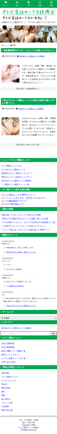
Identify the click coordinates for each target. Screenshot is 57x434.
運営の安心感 (6, 410)
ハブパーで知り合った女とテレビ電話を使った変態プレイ (25, 230)
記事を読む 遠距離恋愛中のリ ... (28, 89)
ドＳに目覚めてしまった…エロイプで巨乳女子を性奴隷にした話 (28, 222)
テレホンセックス (8, 380)
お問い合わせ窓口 (8, 362)
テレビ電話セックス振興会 (28, 428)
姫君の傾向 (6, 388)
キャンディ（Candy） (15, 269)
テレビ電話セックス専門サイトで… (19, 195)
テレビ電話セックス (9, 377)
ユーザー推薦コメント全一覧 (13, 358)
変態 (3, 395)
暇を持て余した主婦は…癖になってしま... (21, 252)
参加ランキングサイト (10, 355)
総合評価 (5, 373)
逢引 (3, 392)
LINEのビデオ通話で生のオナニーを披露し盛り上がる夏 (24, 219)
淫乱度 (4, 384)
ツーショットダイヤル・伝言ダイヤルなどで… (24, 198)
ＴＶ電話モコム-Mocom (15, 286)
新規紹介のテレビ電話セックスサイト (17, 173)
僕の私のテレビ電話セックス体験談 (32, 56)
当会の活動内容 (7, 343)
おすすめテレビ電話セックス (13, 169)
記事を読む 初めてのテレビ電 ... (28, 145)
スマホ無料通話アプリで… (14, 201)
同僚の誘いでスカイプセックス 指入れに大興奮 (21, 215)
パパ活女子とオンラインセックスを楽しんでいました (23, 226)
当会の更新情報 (7, 347)
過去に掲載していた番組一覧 (13, 351)
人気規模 (5, 406)
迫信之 (4, 278)
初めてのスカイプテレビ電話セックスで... (21, 306)
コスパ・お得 (6, 403)
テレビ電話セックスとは (11, 166)
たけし (4, 261)
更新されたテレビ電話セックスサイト (17, 177)
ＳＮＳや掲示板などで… (13, 204)
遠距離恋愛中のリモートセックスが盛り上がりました (29, 50)
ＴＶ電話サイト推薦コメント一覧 (15, 184)
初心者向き (6, 399)
